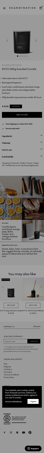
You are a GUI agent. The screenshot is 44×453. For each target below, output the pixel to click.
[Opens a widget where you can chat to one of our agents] (33, 449)
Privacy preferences (13, 401)
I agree (33, 401)
